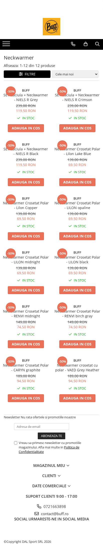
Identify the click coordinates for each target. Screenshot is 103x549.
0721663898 (54, 506)
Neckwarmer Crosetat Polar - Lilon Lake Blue (77, 151)
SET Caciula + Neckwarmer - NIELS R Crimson (77, 97)
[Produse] (6, 45)
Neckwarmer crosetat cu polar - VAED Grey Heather (77, 367)
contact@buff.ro (54, 513)
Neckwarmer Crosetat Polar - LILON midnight (26, 259)
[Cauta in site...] (97, 44)
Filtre (29, 74)
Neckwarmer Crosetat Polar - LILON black (77, 259)
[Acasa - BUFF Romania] (51, 26)
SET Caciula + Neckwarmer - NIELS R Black (26, 151)
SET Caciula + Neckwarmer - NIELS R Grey (26, 97)
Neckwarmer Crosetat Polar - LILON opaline (77, 205)
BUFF (26, 90)
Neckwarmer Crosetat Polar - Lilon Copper (26, 205)
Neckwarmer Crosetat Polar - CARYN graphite (26, 367)
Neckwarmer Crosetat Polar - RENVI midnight (26, 313)
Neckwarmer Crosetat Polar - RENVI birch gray (77, 313)
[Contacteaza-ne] (73, 44)
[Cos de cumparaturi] (85, 44)
